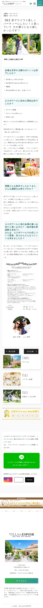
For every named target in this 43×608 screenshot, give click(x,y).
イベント (28, 445)
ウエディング (20, 436)
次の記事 (30, 351)
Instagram (35, 4)
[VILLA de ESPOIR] (21, 535)
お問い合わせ (30, 3)
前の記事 (12, 351)
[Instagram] (8, 479)
